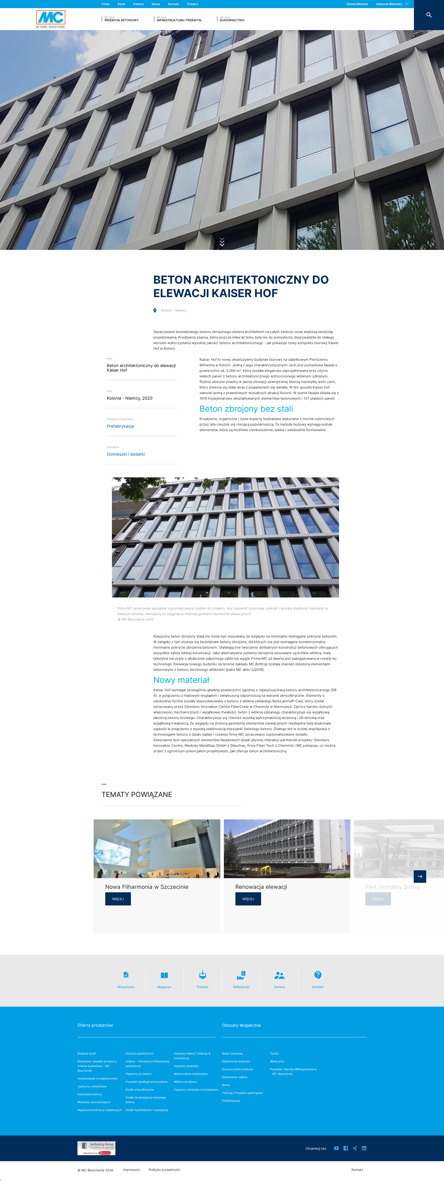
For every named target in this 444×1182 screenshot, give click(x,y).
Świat (121, 4)
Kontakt (173, 4)
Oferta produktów (95, 1025)
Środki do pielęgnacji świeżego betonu (146, 1100)
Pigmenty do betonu (138, 1074)
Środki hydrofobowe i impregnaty (147, 1110)
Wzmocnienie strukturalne (191, 1074)
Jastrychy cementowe (91, 1086)
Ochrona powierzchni (139, 1053)
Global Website (357, 4)
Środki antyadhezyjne (140, 1089)
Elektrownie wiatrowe (236, 1061)
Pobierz (192, 4)
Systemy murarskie (186, 1066)
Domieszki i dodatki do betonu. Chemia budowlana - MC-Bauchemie (97, 1066)
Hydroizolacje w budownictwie (97, 1078)
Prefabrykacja (120, 426)
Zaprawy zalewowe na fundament (196, 1089)
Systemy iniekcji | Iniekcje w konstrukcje (192, 1056)
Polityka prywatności (164, 1169)
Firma (105, 4)
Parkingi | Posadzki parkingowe (242, 1093)
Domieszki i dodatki (126, 454)
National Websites (389, 4)
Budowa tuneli (86, 1053)
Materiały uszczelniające (93, 1102)
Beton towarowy (232, 1053)
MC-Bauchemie (50, 19)
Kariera (138, 4)
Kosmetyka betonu (89, 1094)
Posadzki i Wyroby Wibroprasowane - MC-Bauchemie (293, 1071)
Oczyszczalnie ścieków (237, 1069)
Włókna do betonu (185, 1081)
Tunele (274, 1053)
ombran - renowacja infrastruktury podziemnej (148, 1064)
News (156, 4)
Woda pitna (277, 1061)
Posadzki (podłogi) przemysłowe (147, 1081)
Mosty (226, 1085)
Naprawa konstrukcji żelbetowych (99, 1110)
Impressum (131, 1169)
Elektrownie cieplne (234, 1077)
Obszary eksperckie (241, 1025)
